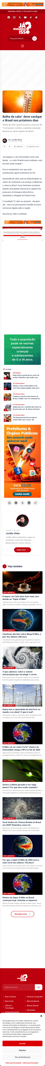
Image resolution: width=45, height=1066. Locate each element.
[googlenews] (36, 17)
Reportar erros (34, 146)
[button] (41, 1016)
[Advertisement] (20, 68)
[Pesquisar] (34, 38)
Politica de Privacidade (13, 1063)
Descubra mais (21, 914)
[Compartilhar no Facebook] (16, 503)
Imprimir (19, 146)
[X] (20, 17)
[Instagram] (14, 17)
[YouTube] (25, 17)
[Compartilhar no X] (22, 503)
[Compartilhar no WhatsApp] (9, 503)
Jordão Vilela (17, 140)
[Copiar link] (35, 503)
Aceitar (22, 1043)
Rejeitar (22, 1050)
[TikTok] (30, 17)
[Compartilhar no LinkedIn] (29, 503)
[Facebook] (8, 17)
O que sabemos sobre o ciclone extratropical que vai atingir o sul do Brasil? (19, 674)
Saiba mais (21, 550)
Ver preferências (22, 1057)
